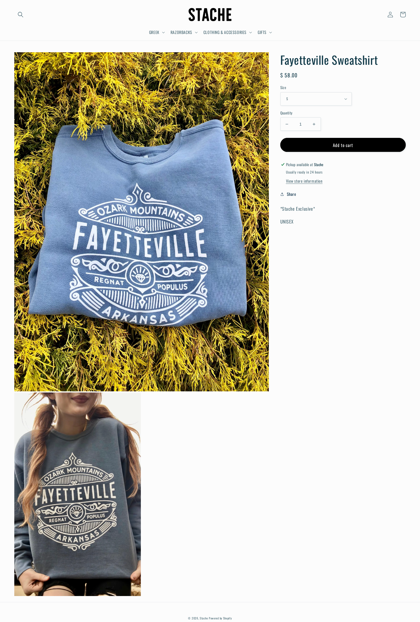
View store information (304, 181)
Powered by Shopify (220, 618)
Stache (204, 618)
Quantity (286, 113)
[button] (20, 14)
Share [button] (291, 194)
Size (283, 87)
